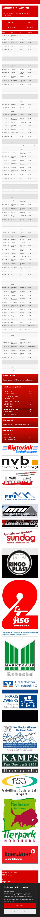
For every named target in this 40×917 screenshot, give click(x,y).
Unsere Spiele (11, 27)
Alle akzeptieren (20, 905)
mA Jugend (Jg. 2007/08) (22, 13)
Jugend (11, 13)
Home (5, 13)
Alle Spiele (8, 16)
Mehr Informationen (9, 901)
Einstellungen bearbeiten (20, 911)
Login (4, 879)
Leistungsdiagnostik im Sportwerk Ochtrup (18, 380)
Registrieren (6, 882)
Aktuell (10, 22)
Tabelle (29, 22)
